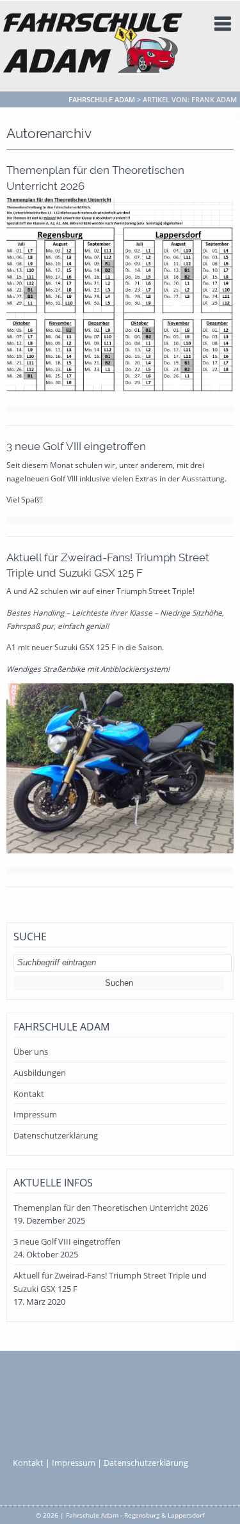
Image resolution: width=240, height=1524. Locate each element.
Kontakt (28, 1094)
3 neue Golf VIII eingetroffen (76, 446)
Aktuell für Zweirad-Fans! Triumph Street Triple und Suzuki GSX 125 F (110, 1282)
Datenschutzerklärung (55, 1135)
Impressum (35, 1114)
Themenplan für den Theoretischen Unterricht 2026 (110, 1207)
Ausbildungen (39, 1072)
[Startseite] (92, 44)
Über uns (30, 1051)
